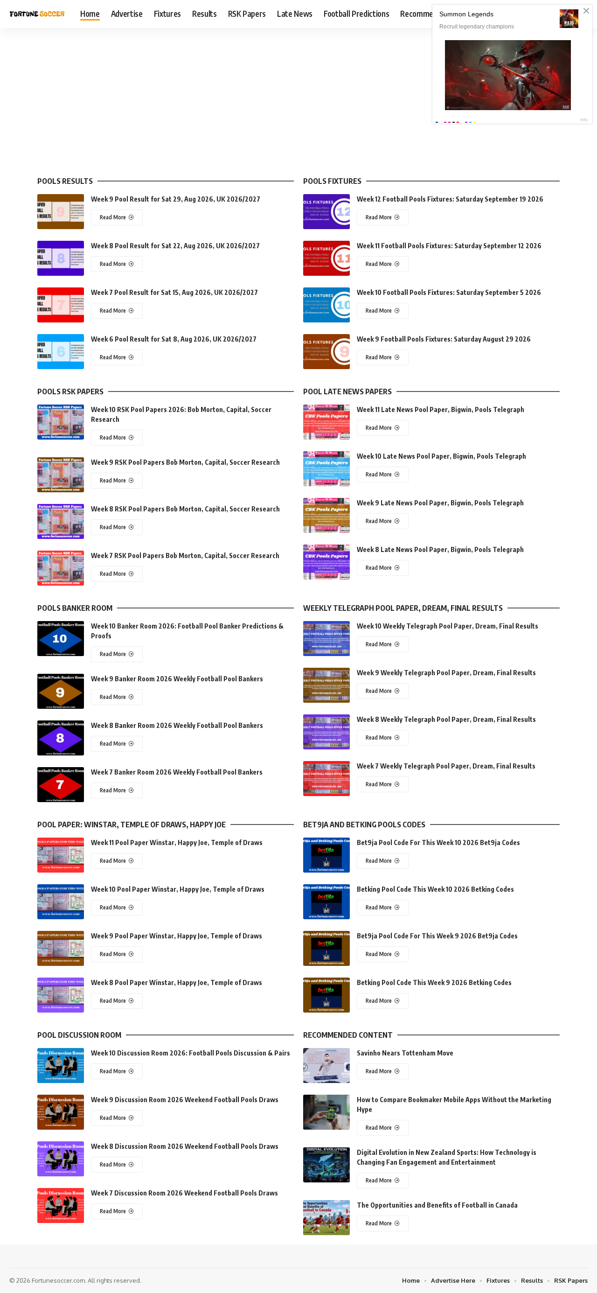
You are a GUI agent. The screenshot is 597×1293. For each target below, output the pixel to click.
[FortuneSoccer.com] (37, 14)
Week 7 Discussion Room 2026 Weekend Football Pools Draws (184, 1193)
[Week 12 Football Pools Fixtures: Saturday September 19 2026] (326, 211)
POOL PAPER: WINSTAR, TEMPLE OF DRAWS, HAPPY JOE (131, 824)
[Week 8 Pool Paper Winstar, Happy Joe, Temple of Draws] (60, 995)
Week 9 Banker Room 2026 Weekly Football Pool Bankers (177, 679)
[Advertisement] (298, 98)
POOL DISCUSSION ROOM (79, 1035)
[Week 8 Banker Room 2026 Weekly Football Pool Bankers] (60, 737)
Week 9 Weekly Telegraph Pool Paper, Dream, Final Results (446, 673)
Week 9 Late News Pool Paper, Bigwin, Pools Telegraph (440, 503)
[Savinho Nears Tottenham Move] (326, 1065)
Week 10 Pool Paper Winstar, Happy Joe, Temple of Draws (177, 889)
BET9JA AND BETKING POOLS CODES (364, 824)
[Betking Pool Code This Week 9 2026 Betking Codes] (326, 995)
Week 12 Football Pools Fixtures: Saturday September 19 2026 (450, 199)
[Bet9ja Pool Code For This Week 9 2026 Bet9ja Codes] (326, 948)
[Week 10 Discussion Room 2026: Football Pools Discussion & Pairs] (60, 1065)
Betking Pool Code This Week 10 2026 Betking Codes (435, 889)
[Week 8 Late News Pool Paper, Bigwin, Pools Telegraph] (326, 562)
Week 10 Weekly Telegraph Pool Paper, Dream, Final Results (447, 626)
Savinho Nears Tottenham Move (405, 1053)
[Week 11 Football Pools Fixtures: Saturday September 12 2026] (326, 258)
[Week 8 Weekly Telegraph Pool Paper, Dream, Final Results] (326, 731)
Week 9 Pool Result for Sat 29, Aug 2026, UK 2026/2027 (175, 199)
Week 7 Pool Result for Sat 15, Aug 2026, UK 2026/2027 (174, 292)
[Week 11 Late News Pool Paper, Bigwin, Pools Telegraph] (326, 422)
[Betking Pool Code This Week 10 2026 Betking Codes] (326, 901)
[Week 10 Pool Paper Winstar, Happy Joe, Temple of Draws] (60, 901)
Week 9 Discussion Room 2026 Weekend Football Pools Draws (184, 1100)
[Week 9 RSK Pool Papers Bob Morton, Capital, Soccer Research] (60, 474)
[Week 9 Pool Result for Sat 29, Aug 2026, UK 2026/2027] (60, 211)
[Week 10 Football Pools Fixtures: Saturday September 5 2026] (326, 304)
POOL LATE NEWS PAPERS (347, 391)
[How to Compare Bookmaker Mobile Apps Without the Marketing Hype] (326, 1112)
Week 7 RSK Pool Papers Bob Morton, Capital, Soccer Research (185, 555)
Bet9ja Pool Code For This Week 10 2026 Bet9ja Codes (438, 842)
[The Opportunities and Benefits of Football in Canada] (326, 1217)
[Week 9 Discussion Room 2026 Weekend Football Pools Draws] (60, 1112)
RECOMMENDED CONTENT (348, 1035)
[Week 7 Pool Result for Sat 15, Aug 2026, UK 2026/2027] (60, 304)
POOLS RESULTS (65, 181)
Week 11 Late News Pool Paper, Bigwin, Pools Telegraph (440, 409)
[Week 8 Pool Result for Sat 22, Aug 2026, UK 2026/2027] (60, 258)
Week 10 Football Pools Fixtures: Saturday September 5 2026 (449, 292)
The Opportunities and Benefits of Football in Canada (437, 1205)
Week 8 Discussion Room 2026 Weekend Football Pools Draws (184, 1146)
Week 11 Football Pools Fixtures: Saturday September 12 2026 (449, 246)
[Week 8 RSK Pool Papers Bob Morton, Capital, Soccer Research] (60, 521)
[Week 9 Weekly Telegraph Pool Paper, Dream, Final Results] (326, 685)
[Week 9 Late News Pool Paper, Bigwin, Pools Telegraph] (326, 515)
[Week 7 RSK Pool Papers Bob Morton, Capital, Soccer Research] (60, 568)
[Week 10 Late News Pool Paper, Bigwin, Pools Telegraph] (326, 468)
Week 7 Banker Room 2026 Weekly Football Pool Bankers (177, 772)
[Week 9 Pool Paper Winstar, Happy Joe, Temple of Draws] (60, 948)
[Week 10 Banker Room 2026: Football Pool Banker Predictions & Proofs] (60, 638)
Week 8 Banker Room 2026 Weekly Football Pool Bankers (177, 725)
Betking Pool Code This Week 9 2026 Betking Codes (434, 982)
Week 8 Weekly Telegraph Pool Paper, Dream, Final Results (446, 719)
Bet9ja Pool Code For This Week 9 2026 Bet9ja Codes (437, 936)
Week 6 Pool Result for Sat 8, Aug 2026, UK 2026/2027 (174, 339)
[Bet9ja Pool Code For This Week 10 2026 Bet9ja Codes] (326, 855)
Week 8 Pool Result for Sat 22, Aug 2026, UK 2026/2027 (175, 246)
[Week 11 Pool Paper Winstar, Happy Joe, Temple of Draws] (60, 855)
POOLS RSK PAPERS (70, 391)
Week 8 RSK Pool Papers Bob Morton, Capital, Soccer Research (185, 509)
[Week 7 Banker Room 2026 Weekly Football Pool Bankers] (60, 784)
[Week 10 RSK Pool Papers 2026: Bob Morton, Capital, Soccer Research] (60, 422)
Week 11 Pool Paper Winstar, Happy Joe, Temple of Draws (177, 842)
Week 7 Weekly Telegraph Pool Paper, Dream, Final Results (446, 766)
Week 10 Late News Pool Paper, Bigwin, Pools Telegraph (441, 456)
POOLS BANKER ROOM (74, 608)
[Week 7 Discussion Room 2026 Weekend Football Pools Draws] (60, 1205)
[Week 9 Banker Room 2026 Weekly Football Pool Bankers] (60, 691)
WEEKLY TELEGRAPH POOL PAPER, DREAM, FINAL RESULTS (403, 608)
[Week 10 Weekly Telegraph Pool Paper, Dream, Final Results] (326, 638)
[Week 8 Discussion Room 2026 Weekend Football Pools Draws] (60, 1158)
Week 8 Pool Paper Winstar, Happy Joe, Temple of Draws (176, 982)
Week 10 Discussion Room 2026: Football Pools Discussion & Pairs (190, 1053)
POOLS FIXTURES (332, 181)
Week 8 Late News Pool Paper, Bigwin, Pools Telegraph (440, 549)
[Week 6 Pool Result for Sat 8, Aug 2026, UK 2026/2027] (60, 351)
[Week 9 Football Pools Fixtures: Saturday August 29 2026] (326, 351)
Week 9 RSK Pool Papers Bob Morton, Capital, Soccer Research (185, 462)
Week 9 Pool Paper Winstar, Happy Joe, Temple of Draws (176, 936)
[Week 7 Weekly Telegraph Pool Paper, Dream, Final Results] (326, 778)
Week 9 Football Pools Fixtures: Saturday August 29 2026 (444, 339)
